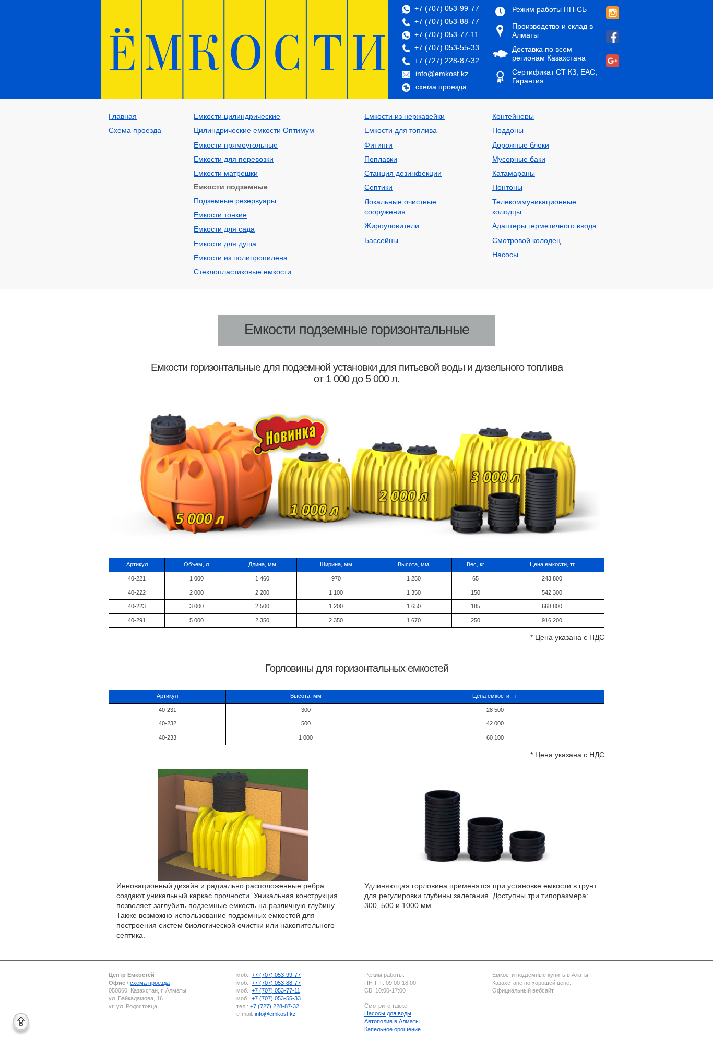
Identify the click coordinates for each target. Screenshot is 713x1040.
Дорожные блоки (520, 145)
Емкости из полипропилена (241, 258)
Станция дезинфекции (403, 173)
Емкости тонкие (220, 215)
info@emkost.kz (441, 74)
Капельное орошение (392, 1029)
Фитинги (378, 145)
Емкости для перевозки (234, 159)
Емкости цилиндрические (237, 116)
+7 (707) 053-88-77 (446, 22)
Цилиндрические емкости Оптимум (254, 131)
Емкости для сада (224, 229)
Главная (123, 116)
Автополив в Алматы (392, 1021)
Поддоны (508, 131)
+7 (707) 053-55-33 (446, 48)
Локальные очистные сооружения (400, 207)
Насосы (505, 255)
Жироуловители (391, 226)
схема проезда (441, 87)
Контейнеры (513, 116)
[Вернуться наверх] (21, 1021)
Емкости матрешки (226, 173)
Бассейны (381, 241)
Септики (378, 187)
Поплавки (380, 159)
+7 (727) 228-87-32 (446, 61)
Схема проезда (135, 131)
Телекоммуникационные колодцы (534, 207)
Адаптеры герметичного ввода (544, 226)
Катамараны (513, 173)
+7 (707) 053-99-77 (446, 9)
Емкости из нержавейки (404, 116)
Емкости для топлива (400, 131)
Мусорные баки (518, 159)
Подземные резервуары (235, 201)
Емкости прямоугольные (236, 145)
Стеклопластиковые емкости (242, 272)
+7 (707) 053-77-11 (446, 35)
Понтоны (507, 187)
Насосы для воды (387, 1013)
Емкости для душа (225, 244)
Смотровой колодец (526, 241)
